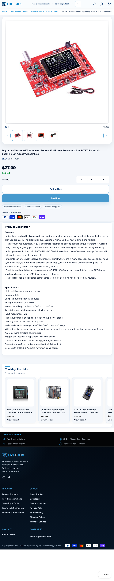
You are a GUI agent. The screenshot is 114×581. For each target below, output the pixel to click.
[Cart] (109, 4)
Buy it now (55, 198)
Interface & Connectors (13, 508)
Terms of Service (38, 522)
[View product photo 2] (29, 135)
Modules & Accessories (13, 512)
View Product (13, 420)
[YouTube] (4, 477)
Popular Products (10, 494)
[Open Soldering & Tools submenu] (72, 4)
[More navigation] (78, 4)
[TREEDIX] (12, 4)
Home (4, 11)
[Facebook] (9, 477)
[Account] (102, 4)
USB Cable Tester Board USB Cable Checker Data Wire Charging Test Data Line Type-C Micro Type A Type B (54, 411)
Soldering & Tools (62, 4)
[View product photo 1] (17, 135)
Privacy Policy (37, 508)
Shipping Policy (37, 517)
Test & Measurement (41, 4)
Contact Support (38, 503)
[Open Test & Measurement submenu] (52, 4)
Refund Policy (36, 512)
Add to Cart (56, 189)
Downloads (35, 499)
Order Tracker (36, 494)
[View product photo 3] (41, 135)
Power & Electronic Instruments (44, 11)
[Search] (94, 4)
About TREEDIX (9, 534)
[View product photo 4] (53, 135)
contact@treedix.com (40, 536)
